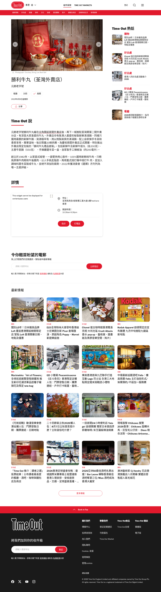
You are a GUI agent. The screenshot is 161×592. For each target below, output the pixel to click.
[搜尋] (134, 5)
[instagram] (33, 581)
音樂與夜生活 (83, 13)
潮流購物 (56, 13)
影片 (63, 13)
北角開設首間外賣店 (50, 132)
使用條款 (43, 274)
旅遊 (48, 13)
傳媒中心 (86, 527)
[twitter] (19, 581)
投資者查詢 (87, 533)
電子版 (138, 533)
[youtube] (26, 581)
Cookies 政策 (88, 551)
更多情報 (80, 494)
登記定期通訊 (106, 527)
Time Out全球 (123, 527)
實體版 (138, 527)
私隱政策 (56, 274)
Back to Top (83, 510)
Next (98, 44)
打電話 (77, 224)
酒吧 (36, 13)
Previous (15, 44)
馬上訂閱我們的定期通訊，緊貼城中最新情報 (31, 260)
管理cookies (87, 563)
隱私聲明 (86, 545)
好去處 (23, 13)
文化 (42, 13)
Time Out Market (107, 539)
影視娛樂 (94, 13)
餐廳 (30, 13)
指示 (64, 224)
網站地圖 (85, 573)
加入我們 (86, 539)
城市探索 (67, 6)
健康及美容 (72, 13)
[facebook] (12, 581)
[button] (51, 196)
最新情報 (15, 13)
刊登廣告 (104, 533)
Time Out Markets (83, 6)
